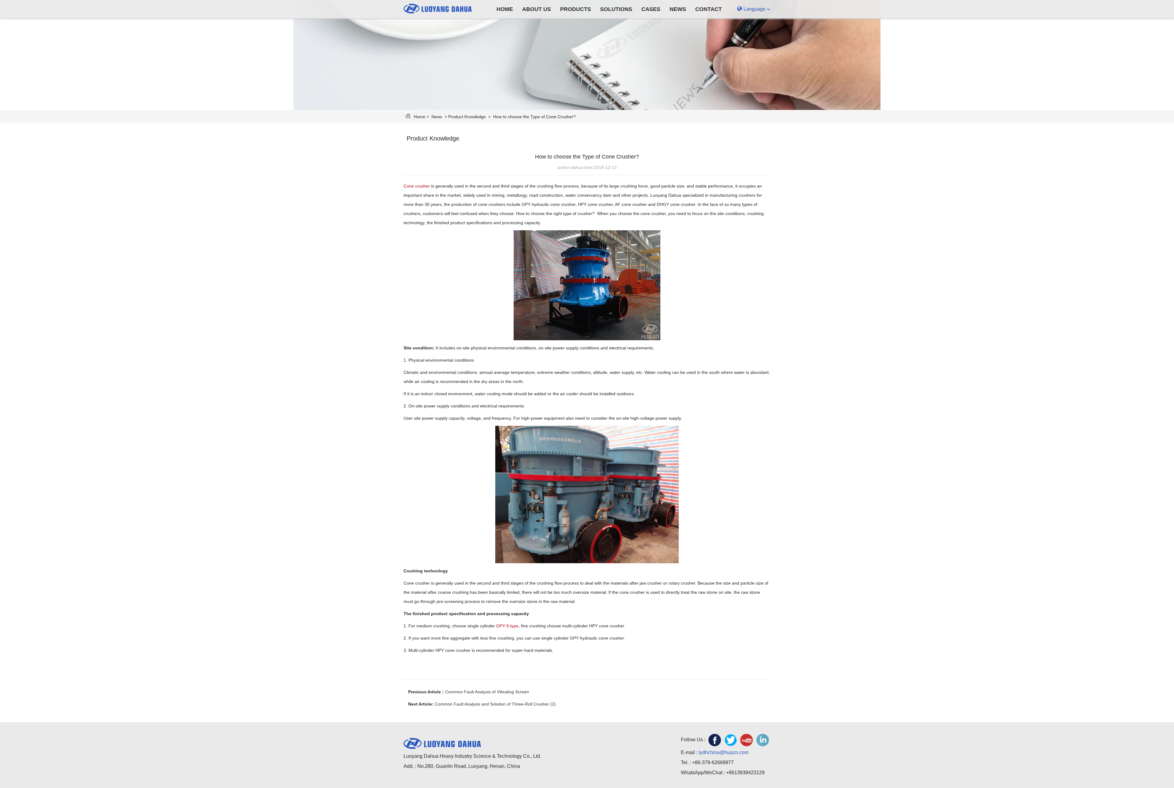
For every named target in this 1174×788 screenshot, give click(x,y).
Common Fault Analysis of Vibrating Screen (487, 691)
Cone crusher (417, 186)
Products (575, 9)
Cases (650, 9)
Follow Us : (693, 739)
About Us (536, 9)
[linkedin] (762, 740)
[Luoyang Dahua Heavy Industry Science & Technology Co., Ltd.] (442, 7)
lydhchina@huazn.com (723, 752)
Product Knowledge (467, 116)
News (678, 9)
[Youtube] (747, 740)
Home (505, 9)
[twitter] (731, 740)
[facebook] (715, 740)
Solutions (616, 9)
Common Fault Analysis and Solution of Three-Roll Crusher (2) (495, 704)
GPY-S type (507, 625)
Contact (708, 9)
